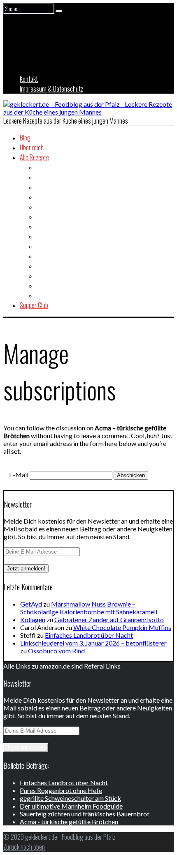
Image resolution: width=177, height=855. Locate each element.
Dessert (45, 197)
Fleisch (44, 216)
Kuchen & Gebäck (56, 256)
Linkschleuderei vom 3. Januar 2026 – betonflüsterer (93, 643)
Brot (41, 177)
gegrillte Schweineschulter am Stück (70, 798)
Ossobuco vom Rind (56, 651)
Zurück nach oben (24, 847)
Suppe (43, 285)
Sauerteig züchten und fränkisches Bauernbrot (84, 814)
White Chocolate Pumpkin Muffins (122, 627)
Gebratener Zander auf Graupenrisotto (109, 619)
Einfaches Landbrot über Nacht (89, 635)
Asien (42, 167)
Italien (43, 246)
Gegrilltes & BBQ (56, 226)
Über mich (32, 147)
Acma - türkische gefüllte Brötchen (69, 821)
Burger (44, 187)
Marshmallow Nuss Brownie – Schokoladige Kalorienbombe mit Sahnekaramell (88, 608)
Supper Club (34, 305)
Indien (43, 236)
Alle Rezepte (34, 157)
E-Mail (18, 474)
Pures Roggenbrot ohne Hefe (61, 790)
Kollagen (32, 619)
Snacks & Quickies (58, 275)
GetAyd (31, 604)
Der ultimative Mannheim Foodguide (71, 806)
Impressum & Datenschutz (51, 89)
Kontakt (29, 79)
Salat (42, 266)
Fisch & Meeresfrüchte (63, 206)
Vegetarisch (50, 295)
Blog (25, 137)
